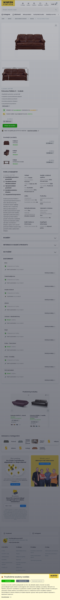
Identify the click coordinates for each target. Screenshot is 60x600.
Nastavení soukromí (37, 581)
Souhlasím (8, 581)
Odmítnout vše (22, 581)
